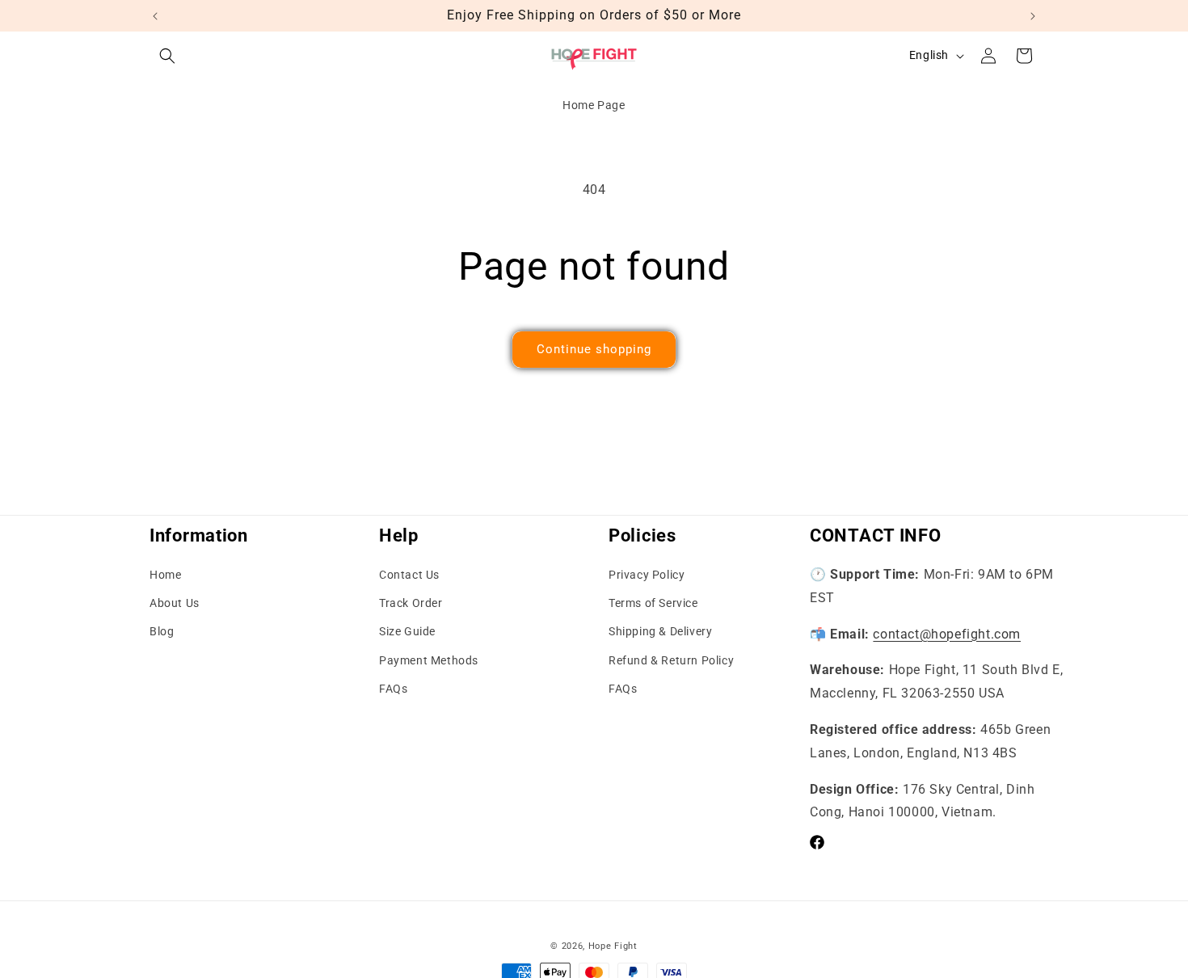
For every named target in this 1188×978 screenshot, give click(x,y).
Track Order (411, 602)
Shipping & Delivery (660, 632)
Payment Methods (428, 660)
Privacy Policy (647, 574)
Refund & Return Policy (671, 660)
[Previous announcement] (155, 16)
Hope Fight (613, 946)
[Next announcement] (1033, 16)
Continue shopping (594, 349)
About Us (175, 602)
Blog (162, 632)
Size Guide (407, 632)
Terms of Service (653, 602)
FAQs (393, 688)
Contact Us (409, 574)
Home (165, 574)
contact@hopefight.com (947, 634)
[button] (167, 56)
